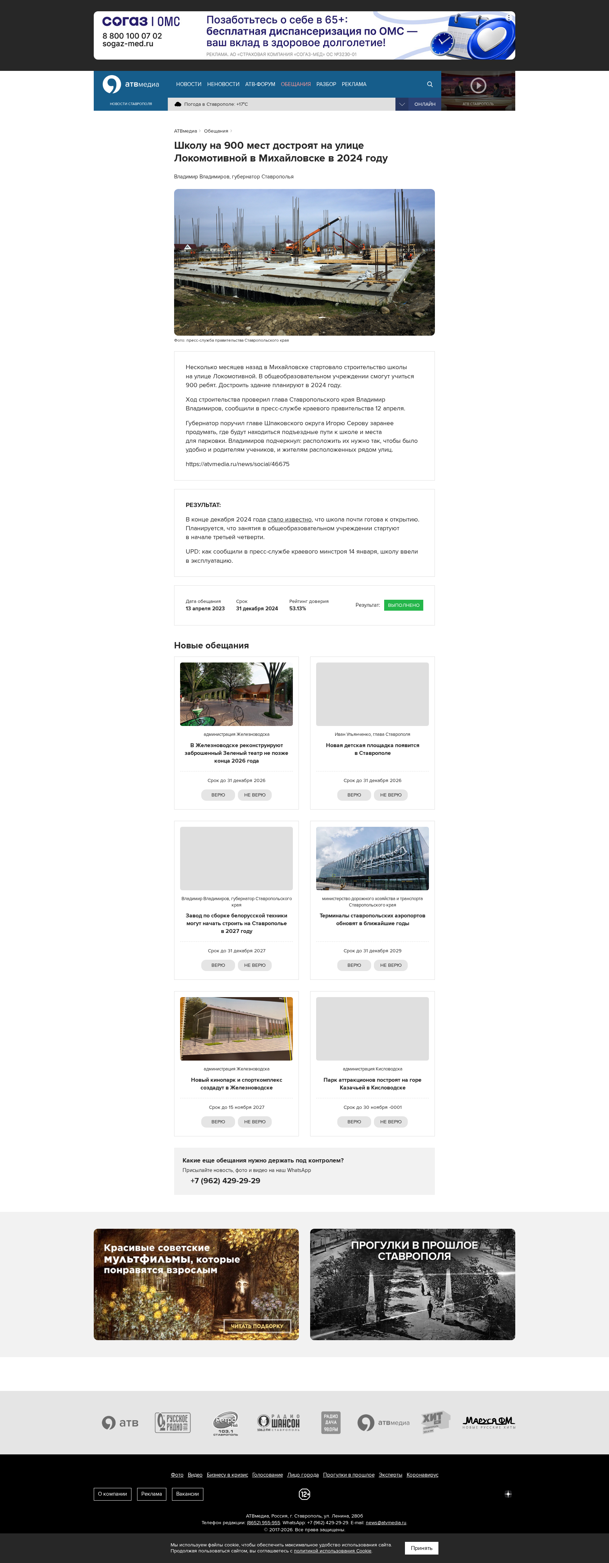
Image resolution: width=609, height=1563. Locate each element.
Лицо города (303, 1475)
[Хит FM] (436, 1422)
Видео (195, 1475)
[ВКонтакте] (415, 1493)
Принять (421, 1548)
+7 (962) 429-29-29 (224, 1181)
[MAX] (462, 1493)
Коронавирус (422, 1475)
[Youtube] (477, 1493)
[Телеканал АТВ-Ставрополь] (120, 1422)
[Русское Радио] (173, 1422)
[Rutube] (493, 1493)
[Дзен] (508, 1493)
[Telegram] (431, 1493)
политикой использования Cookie (332, 1551)
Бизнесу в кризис (227, 1475)
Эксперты (390, 1475)
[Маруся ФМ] (489, 1422)
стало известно (289, 519)
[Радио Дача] (330, 1422)
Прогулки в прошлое (349, 1475)
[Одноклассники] (446, 1493)
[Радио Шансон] (278, 1422)
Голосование (267, 1475)
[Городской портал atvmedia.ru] (383, 1422)
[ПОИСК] (430, 84)
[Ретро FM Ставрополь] (225, 1422)
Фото (177, 1475)
